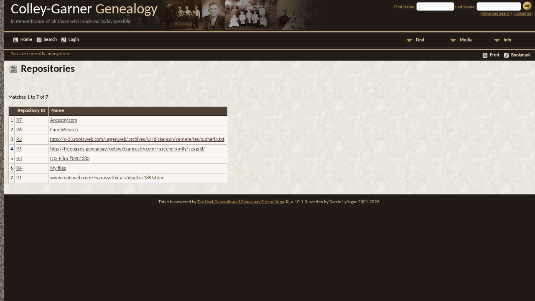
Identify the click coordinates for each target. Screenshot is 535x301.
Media (466, 40)
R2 (19, 139)
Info (507, 40)
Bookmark (520, 55)
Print (494, 55)
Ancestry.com (63, 120)
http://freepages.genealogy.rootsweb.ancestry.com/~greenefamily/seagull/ (127, 149)
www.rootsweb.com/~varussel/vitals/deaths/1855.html (107, 178)
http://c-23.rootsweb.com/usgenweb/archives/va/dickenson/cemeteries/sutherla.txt (137, 139)
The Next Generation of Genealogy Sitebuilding (240, 202)
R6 (19, 130)
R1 (19, 178)
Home (26, 40)
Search (50, 40)
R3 (19, 158)
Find (420, 40)
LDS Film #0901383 (69, 158)
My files (58, 168)
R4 (19, 168)
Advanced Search (496, 13)
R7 (19, 120)
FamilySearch (64, 130)
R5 (19, 149)
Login (74, 40)
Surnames (523, 13)
